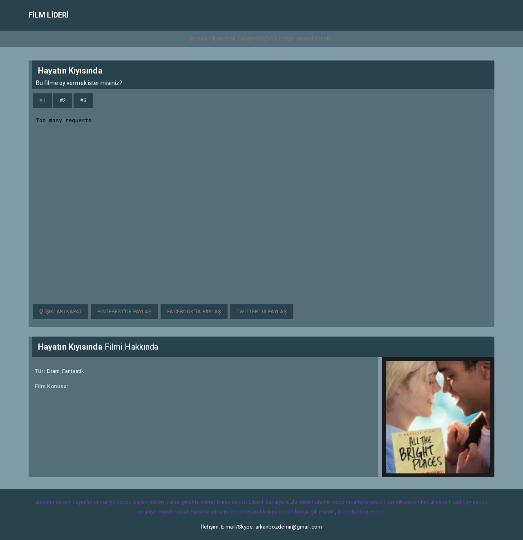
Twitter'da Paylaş (262, 311)
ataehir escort (331, 502)
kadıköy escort (470, 502)
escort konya (261, 512)
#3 (83, 100)
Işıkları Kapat (62, 311)
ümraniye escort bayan (121, 502)
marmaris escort (225, 512)
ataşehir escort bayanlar (63, 502)
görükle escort (198, 502)
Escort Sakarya (266, 502)
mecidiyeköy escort (361, 512)
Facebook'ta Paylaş (194, 311)
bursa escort (232, 502)
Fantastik (73, 371)
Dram (53, 371)
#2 (63, 100)
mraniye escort (155, 512)
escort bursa (164, 502)
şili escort (322, 512)
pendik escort (403, 502)
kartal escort (436, 502)
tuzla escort (299, 502)
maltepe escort (367, 502)
